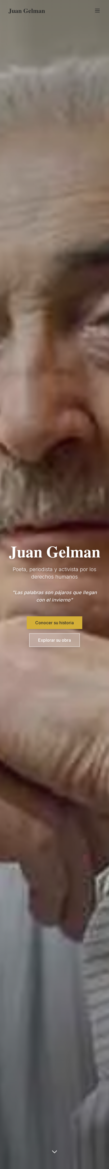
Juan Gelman (26, 10)
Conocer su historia (54, 622)
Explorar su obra (54, 640)
